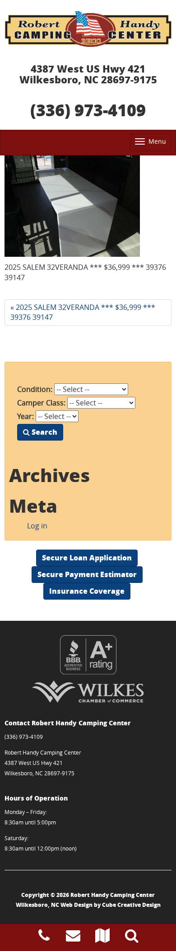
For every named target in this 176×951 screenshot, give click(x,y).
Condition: (34, 389)
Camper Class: (41, 403)
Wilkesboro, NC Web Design (54, 905)
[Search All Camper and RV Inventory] (132, 938)
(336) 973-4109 (88, 109)
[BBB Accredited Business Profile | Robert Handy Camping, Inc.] (88, 654)
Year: (25, 416)
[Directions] (102, 938)
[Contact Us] (73, 938)
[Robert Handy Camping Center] (88, 29)
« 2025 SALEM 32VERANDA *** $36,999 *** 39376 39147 (82, 312)
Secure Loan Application (87, 557)
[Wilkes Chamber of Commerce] (88, 691)
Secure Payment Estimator (87, 574)
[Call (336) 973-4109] (44, 938)
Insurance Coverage (87, 591)
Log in (37, 526)
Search (43, 432)
